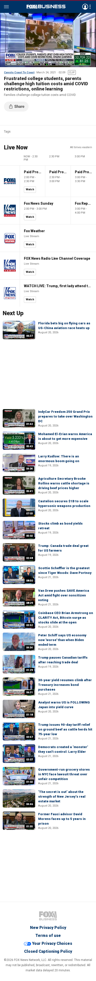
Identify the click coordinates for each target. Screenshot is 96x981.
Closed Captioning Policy (48, 951)
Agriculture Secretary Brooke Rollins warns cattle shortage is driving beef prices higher (63, 483)
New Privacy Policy (48, 927)
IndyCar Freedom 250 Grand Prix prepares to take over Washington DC (65, 416)
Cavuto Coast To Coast (19, 72)
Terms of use (48, 935)
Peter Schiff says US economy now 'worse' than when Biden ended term (62, 639)
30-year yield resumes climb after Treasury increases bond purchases (65, 684)
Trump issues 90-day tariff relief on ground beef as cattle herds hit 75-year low (65, 729)
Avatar (85, 7)
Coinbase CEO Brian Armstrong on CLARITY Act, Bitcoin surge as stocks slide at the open (65, 617)
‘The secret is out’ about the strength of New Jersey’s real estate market (61, 796)
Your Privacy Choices (52, 943)
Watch (30, 189)
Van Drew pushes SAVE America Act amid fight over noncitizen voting (63, 595)
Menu (6, 6)
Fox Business (46, 7)
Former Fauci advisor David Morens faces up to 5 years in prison (62, 818)
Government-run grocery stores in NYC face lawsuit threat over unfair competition (64, 774)
